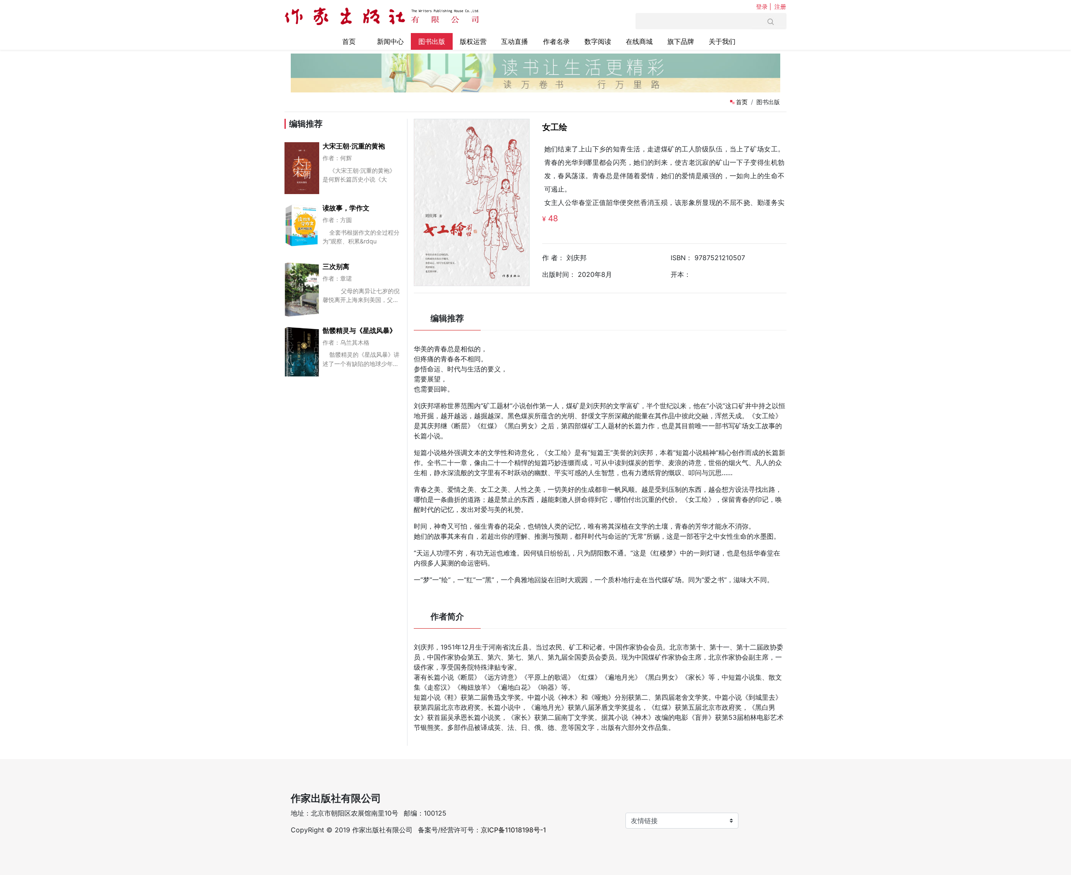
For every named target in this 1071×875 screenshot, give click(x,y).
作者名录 (556, 41)
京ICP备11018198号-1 (513, 830)
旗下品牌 (680, 41)
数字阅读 (597, 41)
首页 (349, 41)
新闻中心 (390, 41)
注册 (780, 6)
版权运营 (473, 41)
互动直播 (514, 41)
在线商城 (639, 41)
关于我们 (722, 41)
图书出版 (431, 41)
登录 (762, 6)
